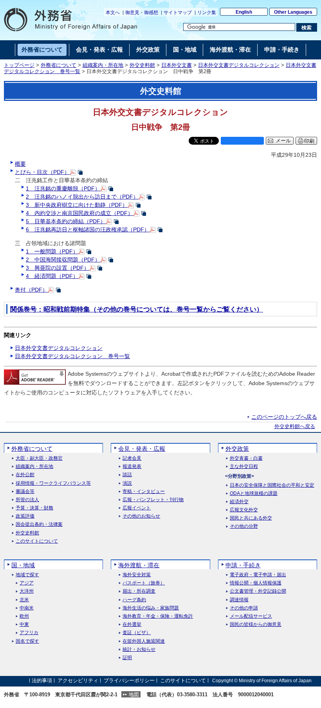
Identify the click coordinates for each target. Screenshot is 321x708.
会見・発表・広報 (141, 448)
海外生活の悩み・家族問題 (151, 608)
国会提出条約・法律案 (39, 524)
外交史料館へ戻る (294, 426)
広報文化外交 (244, 510)
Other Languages (293, 12)
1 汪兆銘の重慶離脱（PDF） (63, 188)
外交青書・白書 (246, 458)
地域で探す (27, 574)
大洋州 (27, 591)
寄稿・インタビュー (144, 491)
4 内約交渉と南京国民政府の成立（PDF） (79, 213)
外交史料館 (142, 65)
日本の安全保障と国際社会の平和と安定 (272, 485)
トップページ (19, 65)
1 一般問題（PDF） (52, 251)
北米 (24, 599)
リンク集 (206, 12)
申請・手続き (243, 565)
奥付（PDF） (31, 290)
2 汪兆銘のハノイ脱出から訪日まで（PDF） (82, 197)
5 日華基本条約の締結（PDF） (66, 221)
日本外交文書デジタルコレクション (239, 65)
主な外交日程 (244, 466)
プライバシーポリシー (129, 680)
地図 (134, 694)
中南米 (27, 608)
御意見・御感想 (141, 12)
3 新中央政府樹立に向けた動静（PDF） (77, 205)
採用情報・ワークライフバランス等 (53, 483)
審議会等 (25, 491)
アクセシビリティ (78, 680)
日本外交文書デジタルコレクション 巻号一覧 (72, 356)
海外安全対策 (137, 574)
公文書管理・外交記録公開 (258, 591)
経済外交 (239, 501)
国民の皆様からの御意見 (255, 624)
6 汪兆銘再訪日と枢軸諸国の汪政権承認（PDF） (88, 229)
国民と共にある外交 (251, 518)
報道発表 (132, 466)
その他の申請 (244, 608)
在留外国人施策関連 (144, 641)
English (244, 12)
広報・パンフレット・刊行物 (153, 499)
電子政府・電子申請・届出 (258, 574)
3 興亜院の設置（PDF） (57, 268)
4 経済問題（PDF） (52, 276)
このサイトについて (37, 541)
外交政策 (237, 448)
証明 (127, 657)
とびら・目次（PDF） (42, 172)
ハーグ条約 (134, 599)
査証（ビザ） (137, 632)
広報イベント (137, 508)
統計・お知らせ (139, 649)
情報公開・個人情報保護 (255, 583)
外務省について (58, 65)
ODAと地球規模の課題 (254, 493)
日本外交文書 (176, 65)
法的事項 (42, 680)
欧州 (24, 616)
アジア (27, 583)
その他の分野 (244, 526)
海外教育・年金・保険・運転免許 (158, 616)
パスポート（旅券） (144, 583)
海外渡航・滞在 (138, 565)
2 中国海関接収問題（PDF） (63, 259)
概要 (20, 164)
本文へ (113, 12)
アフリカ (29, 632)
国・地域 (23, 565)
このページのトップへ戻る (284, 416)
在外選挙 (132, 624)
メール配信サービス (251, 616)
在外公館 (25, 474)
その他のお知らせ (141, 516)
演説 (127, 483)
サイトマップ (178, 12)
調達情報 (239, 599)
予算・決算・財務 (34, 508)
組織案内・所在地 (103, 65)
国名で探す (27, 641)
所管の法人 (27, 499)
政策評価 (25, 516)
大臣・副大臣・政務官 (39, 458)
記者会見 (132, 458)
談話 (127, 474)
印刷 (309, 141)
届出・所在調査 (139, 591)
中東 (24, 624)
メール (283, 140)
